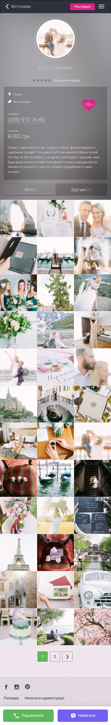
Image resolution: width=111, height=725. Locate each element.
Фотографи (22, 102)
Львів (17, 94)
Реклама (11, 698)
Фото (30, 189)
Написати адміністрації (44, 698)
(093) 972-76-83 (26, 120)
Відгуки (81, 189)
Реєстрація (82, 7)
